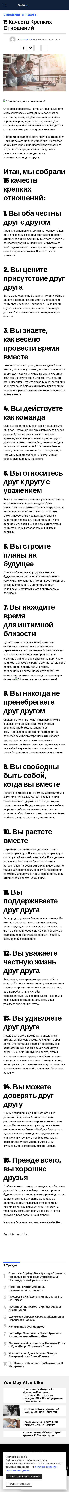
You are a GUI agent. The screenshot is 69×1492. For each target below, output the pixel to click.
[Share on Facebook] (24, 48)
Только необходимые (19, 1484)
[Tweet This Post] (31, 48)
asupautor (26, 39)
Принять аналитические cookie (24, 1476)
